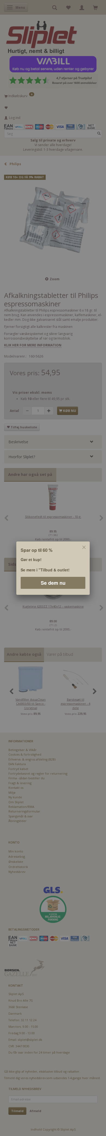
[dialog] (53, 568)
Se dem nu (53, 582)
